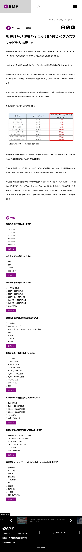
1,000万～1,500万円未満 (17, 300)
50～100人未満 (13, 365)
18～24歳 (11, 229)
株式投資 (11, 471)
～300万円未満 (13, 288)
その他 (10, 268)
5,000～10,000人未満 (16, 377)
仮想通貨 (11, 477)
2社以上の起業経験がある (17, 444)
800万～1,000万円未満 (16, 297)
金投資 (10, 486)
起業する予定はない (15, 450)
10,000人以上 (13, 380)
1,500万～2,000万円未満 (17, 303)
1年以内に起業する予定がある (18, 438)
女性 (9, 265)
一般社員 (11, 323)
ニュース (55, 19)
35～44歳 (11, 235)
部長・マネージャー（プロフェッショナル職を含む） (25, 329)
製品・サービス (65, 19)
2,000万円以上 (13, 306)
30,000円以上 (13, 415)
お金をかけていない (15, 418)
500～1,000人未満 (15, 371)
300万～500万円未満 (15, 291)
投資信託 (11, 468)
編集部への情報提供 (9, 538)
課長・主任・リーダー (15, 326)
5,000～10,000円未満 (16, 406)
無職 (9, 386)
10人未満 (11, 359)
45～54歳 (11, 238)
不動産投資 (12, 480)
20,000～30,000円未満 (16, 412)
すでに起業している (15, 441)
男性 (9, 262)
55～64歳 (11, 241)
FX (9, 483)
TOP (49, 19)
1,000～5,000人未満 (15, 374)
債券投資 (11, 489)
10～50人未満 (13, 362)
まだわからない (13, 447)
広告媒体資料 (22, 538)
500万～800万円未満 (15, 294)
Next (70, 520)
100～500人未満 (14, 368)
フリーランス (12, 338)
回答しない (12, 271)
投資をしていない (14, 495)
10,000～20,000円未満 (16, 409)
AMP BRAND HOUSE (10, 542)
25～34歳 (11, 232)
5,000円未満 (12, 403)
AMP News (16, 28)
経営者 (10, 335)
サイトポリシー (22, 533)
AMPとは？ (6, 533)
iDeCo (10, 474)
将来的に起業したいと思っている (19, 435)
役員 (9, 332)
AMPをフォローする (60, 533)
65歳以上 (11, 244)
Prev (11, 520)
